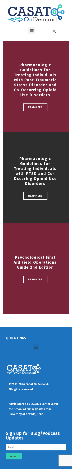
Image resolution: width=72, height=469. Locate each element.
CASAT (34, 404)
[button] (31, 30)
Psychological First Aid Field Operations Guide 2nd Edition (35, 262)
